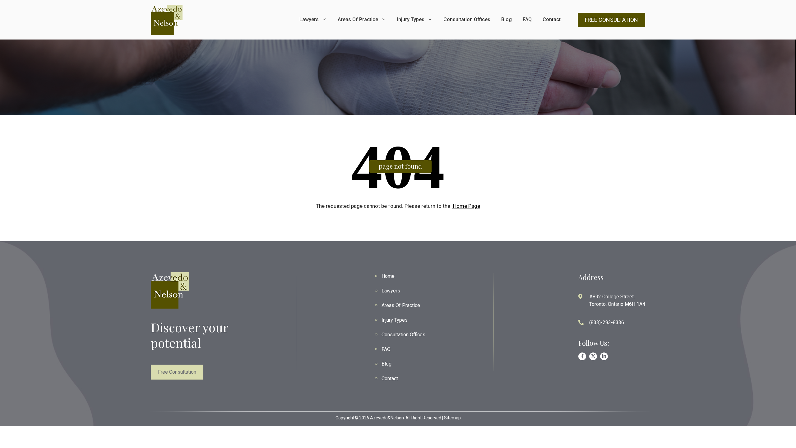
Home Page (466, 206)
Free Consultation (177, 372)
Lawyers (309, 19)
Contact (552, 19)
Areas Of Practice (358, 19)
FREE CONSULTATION (611, 19)
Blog (506, 19)
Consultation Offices (466, 19)
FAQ (527, 19)
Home (388, 276)
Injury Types (410, 19)
